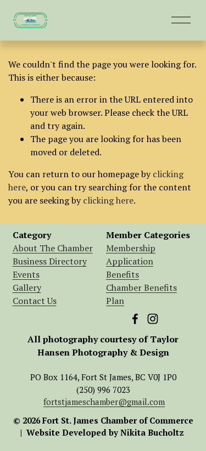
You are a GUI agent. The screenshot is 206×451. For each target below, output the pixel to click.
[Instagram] (152, 318)
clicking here (108, 200)
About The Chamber (53, 248)
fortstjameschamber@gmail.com (104, 401)
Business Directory (50, 261)
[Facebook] (135, 318)
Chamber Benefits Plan (141, 294)
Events (26, 274)
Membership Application (130, 254)
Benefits (122, 274)
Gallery (27, 287)
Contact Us (35, 301)
